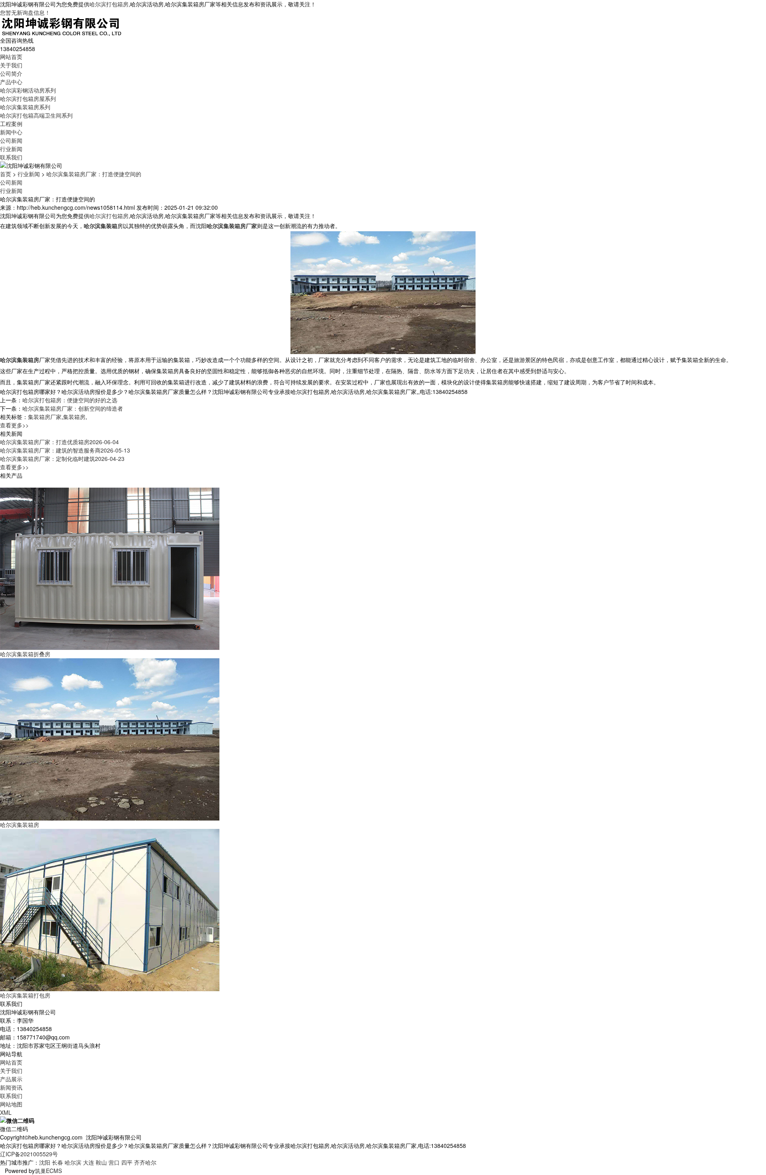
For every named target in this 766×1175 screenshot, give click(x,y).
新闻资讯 (11, 1087)
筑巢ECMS (48, 1171)
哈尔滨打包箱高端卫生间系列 (36, 115)
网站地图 (11, 1104)
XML (6, 1112)
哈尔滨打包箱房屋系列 (28, 98)
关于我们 (11, 65)
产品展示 (11, 1079)
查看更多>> (14, 425)
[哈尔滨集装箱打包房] (109, 909)
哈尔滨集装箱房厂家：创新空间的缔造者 (72, 408)
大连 (88, 1162)
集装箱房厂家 (44, 417)
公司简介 (11, 73)
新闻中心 (11, 132)
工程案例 (11, 124)
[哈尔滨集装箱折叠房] (109, 568)
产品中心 (11, 82)
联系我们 (11, 157)
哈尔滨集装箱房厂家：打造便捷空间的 (93, 174)
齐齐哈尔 (145, 1162)
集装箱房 (74, 417)
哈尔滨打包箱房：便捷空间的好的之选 (69, 400)
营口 (114, 1162)
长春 (57, 1162)
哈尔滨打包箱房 (108, 4)
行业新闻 (11, 149)
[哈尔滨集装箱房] (109, 738)
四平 (126, 1162)
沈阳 (44, 1162)
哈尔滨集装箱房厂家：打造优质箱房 (59, 442)
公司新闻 (11, 140)
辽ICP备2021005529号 (29, 1154)
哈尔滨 (73, 1162)
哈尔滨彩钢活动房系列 (28, 90)
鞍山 (101, 1162)
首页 (5, 174)
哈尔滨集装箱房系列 (25, 107)
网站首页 (11, 57)
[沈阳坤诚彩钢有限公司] (61, 26)
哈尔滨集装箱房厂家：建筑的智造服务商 (65, 450)
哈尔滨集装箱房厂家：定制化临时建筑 (62, 459)
